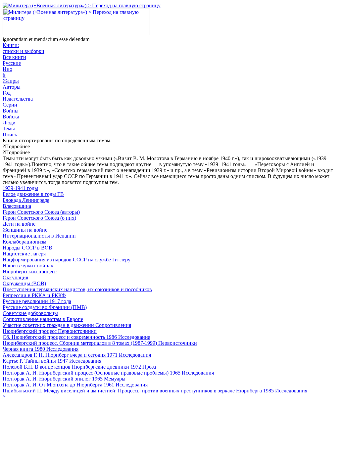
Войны (11, 110)
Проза (149, 367)
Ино (7, 69)
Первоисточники (77, 331)
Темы (9, 128)
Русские (12, 63)
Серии (10, 105)
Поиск (10, 134)
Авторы (12, 87)
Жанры (11, 81)
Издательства (18, 99)
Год (7, 93)
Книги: (23, 48)
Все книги (14, 57)
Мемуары (114, 379)
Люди (9, 122)
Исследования (134, 337)
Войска (11, 116)
